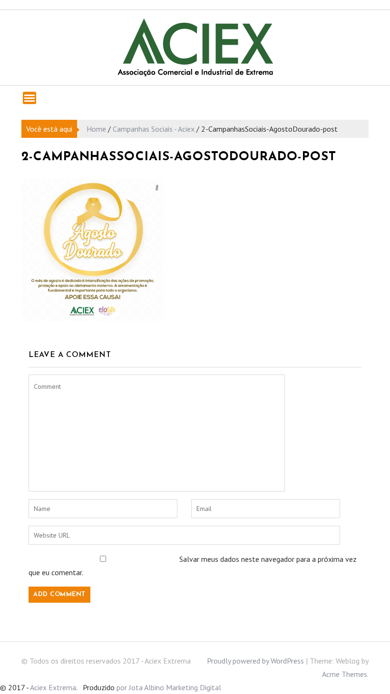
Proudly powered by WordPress (255, 660)
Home (96, 129)
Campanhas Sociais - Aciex (154, 129)
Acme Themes (344, 674)
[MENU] (29, 98)
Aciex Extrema (53, 687)
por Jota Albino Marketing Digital (169, 687)
